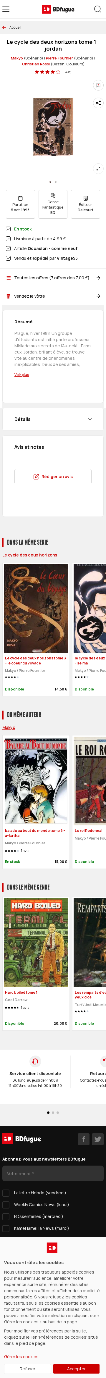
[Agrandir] (98, 168)
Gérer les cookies (21, 1356)
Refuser (27, 1368)
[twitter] (98, 1139)
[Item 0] (50, 182)
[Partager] (98, 103)
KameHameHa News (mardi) (41, 1228)
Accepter (76, 1368)
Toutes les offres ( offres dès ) (52, 277)
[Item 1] (56, 182)
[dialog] (53, 1307)
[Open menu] (5, 9)
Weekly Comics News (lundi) (41, 1204)
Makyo (17, 58)
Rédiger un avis (57, 476)
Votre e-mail (19, 1173)
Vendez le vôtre (29, 296)
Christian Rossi (36, 64)
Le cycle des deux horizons (29, 555)
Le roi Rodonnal (88, 830)
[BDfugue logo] (58, 9)
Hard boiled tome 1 (21, 992)
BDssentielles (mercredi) (38, 1216)
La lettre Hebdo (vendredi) (40, 1192)
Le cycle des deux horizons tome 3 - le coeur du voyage (35, 661)
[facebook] (84, 1139)
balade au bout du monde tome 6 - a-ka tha (35, 833)
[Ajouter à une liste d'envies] (98, 85)
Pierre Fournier (59, 58)
